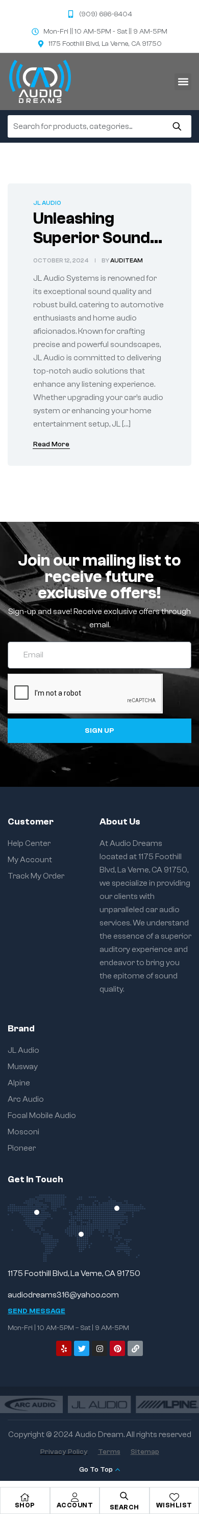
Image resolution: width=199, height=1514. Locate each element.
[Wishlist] (174, 1497)
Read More (51, 444)
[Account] (74, 1497)
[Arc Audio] (31, 1404)
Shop (25, 1505)
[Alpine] (167, 1404)
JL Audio (47, 202)
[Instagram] (99, 1348)
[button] (183, 81)
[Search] (177, 126)
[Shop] (25, 1497)
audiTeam (126, 260)
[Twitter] (81, 1348)
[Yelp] (63, 1348)
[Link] (135, 1348)
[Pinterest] (117, 1348)
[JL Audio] (99, 1404)
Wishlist (174, 1505)
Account (75, 1505)
